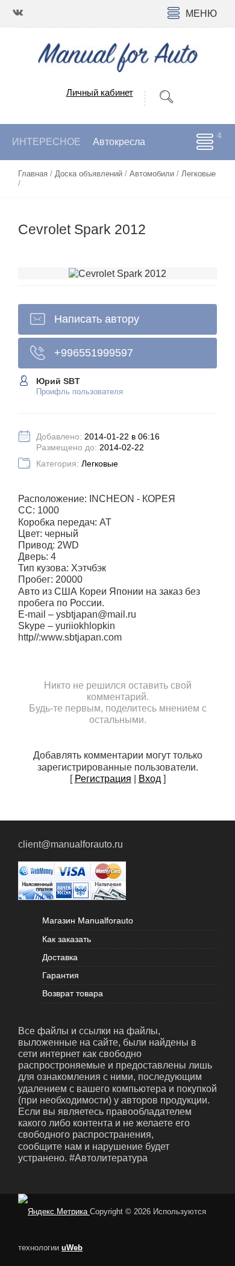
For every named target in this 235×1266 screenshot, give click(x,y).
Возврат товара (72, 993)
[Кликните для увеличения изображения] (117, 273)
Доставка (60, 957)
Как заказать (66, 939)
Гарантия (60, 975)
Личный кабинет (99, 92)
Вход (150, 779)
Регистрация (103, 779)
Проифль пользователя (79, 391)
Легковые (99, 463)
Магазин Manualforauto (87, 920)
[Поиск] (166, 97)
